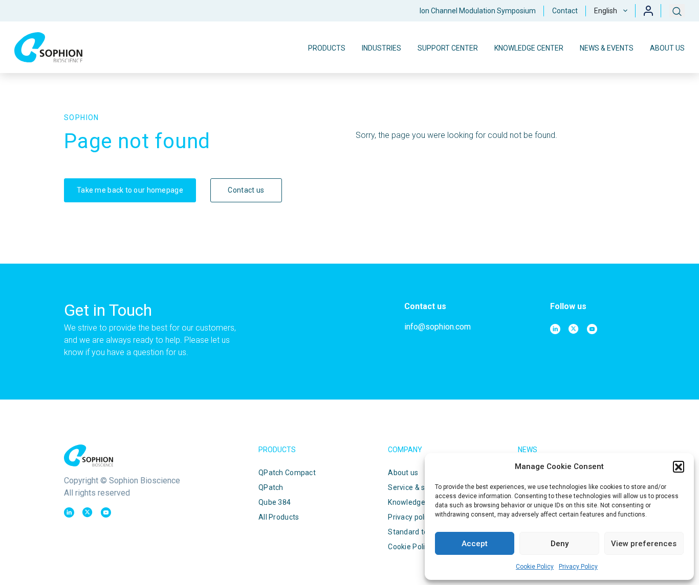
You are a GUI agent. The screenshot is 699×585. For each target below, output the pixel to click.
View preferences (643, 543)
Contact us (246, 190)
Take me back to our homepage (130, 190)
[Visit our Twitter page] (574, 329)
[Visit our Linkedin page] (555, 329)
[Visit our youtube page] (592, 329)
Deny (560, 543)
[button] (678, 466)
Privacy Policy (578, 566)
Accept (475, 543)
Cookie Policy (535, 566)
